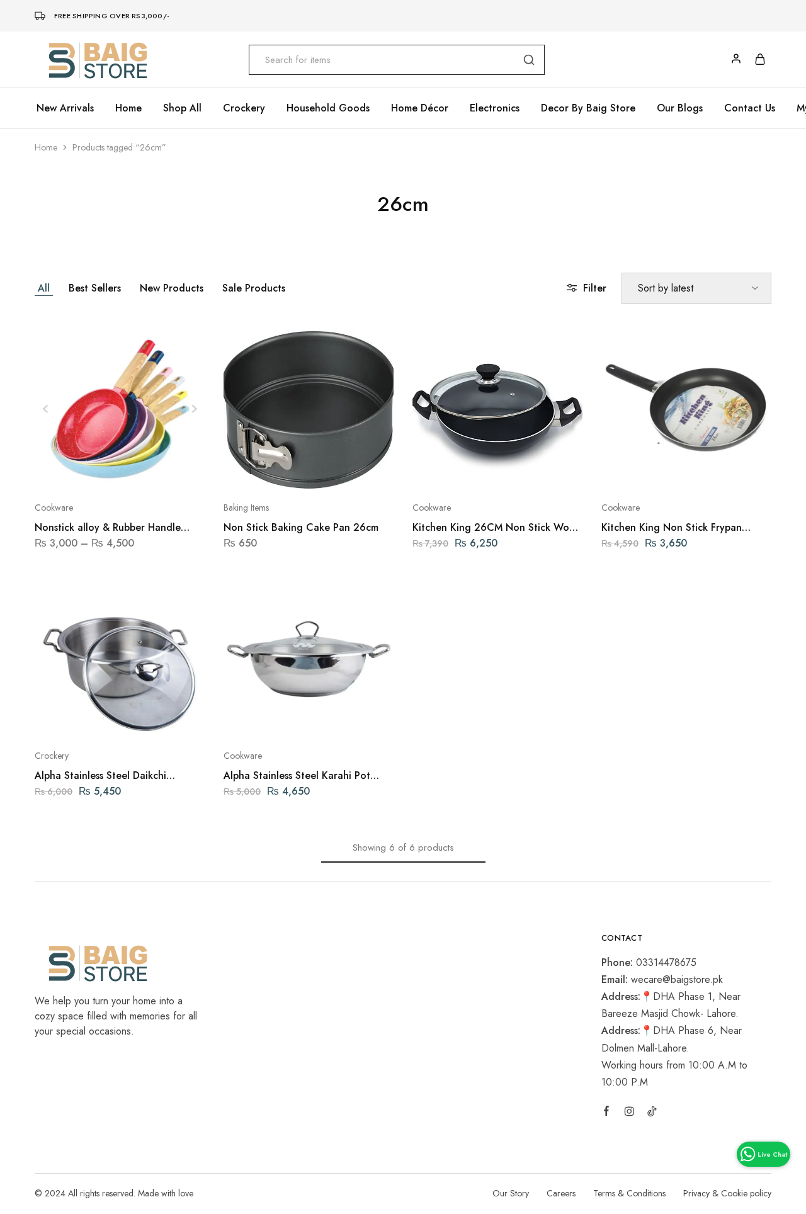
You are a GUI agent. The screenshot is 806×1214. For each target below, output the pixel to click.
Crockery (52, 755)
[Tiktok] (651, 1113)
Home (128, 108)
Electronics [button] (494, 108)
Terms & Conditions (629, 1193)
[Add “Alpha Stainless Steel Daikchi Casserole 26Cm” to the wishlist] (151, 717)
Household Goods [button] (328, 108)
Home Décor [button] (419, 108)
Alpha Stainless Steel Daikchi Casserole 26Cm (100, 775)
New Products (171, 288)
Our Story (510, 1193)
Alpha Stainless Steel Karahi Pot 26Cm (297, 775)
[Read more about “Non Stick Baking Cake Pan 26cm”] (275, 469)
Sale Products (253, 288)
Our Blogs (680, 108)
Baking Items (246, 507)
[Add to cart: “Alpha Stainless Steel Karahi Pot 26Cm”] (275, 717)
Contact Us (749, 108)
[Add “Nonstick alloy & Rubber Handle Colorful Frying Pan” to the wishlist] (151, 469)
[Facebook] (606, 1112)
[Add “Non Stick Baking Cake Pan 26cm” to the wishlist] (340, 469)
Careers (561, 1193)
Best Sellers (95, 288)
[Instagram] (629, 1113)
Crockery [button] (244, 108)
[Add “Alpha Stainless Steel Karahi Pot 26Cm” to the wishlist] (340, 717)
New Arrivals (65, 108)
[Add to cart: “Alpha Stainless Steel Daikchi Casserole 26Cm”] (86, 717)
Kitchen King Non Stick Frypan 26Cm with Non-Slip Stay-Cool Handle (671, 527)
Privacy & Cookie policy (727, 1193)
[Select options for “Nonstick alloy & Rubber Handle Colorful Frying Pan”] (86, 469)
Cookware (54, 507)
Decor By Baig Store (588, 108)
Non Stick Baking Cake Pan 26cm (301, 527)
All (44, 288)
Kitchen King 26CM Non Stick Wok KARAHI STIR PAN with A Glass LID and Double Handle (493, 527)
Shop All (182, 108)
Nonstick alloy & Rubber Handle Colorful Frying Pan (108, 527)
